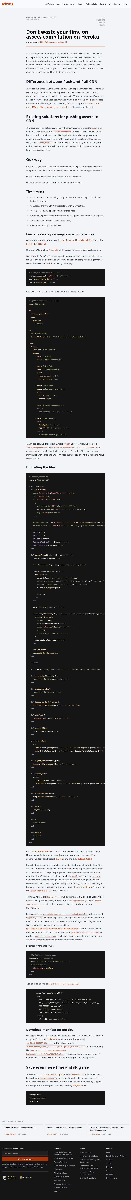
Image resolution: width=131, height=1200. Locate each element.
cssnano (42, 243)
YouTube (109, 1159)
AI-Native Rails (59, 1180)
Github (109, 1170)
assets (102, 25)
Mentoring (58, 1169)
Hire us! (57, 1191)
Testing (81, 4)
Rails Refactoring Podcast (116, 1156)
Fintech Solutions (60, 1162)
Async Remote (114, 4)
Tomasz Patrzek (95, 1134)
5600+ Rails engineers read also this (53, 42)
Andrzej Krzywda (9, 1134)
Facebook (110, 1174)
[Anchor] (24, 82)
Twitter (109, 1163)
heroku (101, 22)
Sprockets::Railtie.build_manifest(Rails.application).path (52, 928)
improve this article (33, 20)
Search (125, 4)
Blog (108, 1152)
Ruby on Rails (91, 4)
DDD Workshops (60, 1173)
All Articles (49, 4)
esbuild (63, 240)
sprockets (100, 20)
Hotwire (103, 4)
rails (103, 17)
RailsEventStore (84, 858)
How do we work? (61, 1188)
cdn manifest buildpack (53, 1074)
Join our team (111, 1178)
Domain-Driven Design (66, 4)
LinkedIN (109, 1167)
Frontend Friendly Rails (89, 1156)
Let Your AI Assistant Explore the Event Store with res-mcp (107, 1129)
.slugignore (77, 1085)
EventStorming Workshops (64, 1166)
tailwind (88, 240)
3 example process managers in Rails (20, 1128)
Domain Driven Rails (88, 1178)
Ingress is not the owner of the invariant (64, 1128)
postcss (29, 243)
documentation (84, 887)
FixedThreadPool (43, 851)
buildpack (52, 1039)
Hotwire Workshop (61, 1177)
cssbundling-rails (76, 240)
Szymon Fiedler (33, 17)
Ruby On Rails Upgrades (63, 1158)
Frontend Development (63, 1184)
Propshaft (53, 250)
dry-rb (59, 858)
